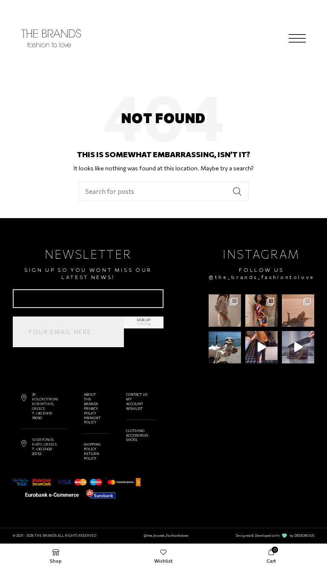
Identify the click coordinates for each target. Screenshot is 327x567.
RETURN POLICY (91, 456)
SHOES (131, 439)
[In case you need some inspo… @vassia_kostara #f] (225, 347)
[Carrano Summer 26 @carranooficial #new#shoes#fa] (261, 347)
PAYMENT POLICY (92, 420)
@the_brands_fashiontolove (262, 277)
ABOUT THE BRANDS (91, 399)
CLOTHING (135, 431)
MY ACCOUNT (134, 401)
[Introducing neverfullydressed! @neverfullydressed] (261, 310)
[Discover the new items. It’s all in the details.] (225, 310)
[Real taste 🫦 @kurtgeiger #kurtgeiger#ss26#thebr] (298, 347)
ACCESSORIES (137, 435)
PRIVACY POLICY (91, 410)
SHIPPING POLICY (92, 446)
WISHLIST (134, 408)
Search (237, 191)
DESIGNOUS (304, 535)
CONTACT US (136, 394)
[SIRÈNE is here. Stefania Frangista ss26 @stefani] (298, 310)
